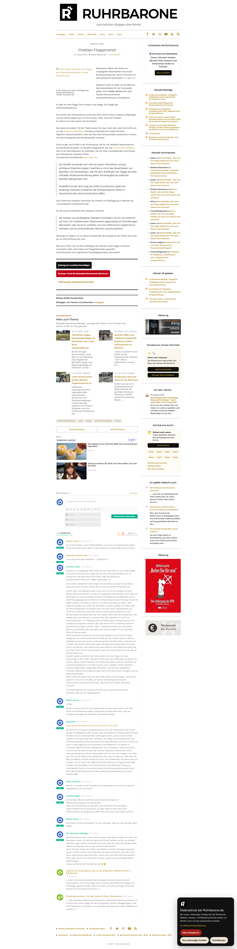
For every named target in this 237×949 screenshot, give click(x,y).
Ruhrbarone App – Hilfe (161, 935)
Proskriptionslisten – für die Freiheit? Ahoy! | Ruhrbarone (94, 896)
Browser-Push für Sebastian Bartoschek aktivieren (83, 273)
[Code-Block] (91, 509)
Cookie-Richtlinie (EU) (105, 935)
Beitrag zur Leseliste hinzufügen (74, 265)
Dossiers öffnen (154, 466)
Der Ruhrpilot (154, 133)
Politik (71, 34)
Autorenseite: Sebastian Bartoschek (76, 282)
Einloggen (99, 302)
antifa (80, 421)
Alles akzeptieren (190, 932)
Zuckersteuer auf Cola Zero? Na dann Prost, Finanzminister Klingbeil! (165, 245)
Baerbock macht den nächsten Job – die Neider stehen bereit (164, 138)
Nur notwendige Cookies (194, 940)
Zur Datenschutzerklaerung (193, 925)
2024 (167, 452)
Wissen (81, 34)
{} (95, 509)
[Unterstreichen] (74, 509)
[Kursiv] (71, 509)
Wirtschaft (91, 34)
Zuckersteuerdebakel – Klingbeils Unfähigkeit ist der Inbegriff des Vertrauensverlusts (163, 97)
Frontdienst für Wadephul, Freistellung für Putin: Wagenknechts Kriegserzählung (164, 111)
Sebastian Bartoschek (77, 555)
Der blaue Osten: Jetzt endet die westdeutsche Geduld (162, 300)
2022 (151, 457)
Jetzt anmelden (163, 73)
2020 (167, 457)
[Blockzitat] (88, 509)
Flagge (89, 421)
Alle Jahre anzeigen (156, 469)
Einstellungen (219, 940)
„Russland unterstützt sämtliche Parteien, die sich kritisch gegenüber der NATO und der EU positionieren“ (164, 127)
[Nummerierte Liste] (81, 509)
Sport (111, 34)
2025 (159, 452)
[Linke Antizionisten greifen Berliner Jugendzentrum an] (63, 377)
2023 (175, 452)
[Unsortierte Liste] (85, 509)
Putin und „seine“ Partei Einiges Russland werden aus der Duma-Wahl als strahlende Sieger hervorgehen (165, 119)
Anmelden (133, 493)
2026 (151, 452)
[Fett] (67, 509)
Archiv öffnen (163, 445)
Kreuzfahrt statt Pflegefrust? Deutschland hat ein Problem (161, 104)
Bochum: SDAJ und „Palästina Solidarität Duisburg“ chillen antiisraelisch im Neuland (125, 341)
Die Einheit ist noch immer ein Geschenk (162, 489)
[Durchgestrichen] (78, 509)
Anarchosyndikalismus (74, 131)
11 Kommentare (114, 55)
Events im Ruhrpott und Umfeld (71, 929)
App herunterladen (163, 369)
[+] (98, 509)
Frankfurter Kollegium (124, 148)
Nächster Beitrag (117, 429)
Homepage (60, 34)
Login (119, 34)
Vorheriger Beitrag (76, 429)
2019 (175, 457)
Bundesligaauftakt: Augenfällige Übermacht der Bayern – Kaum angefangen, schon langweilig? (164, 400)
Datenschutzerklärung (81, 935)
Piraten (118, 421)
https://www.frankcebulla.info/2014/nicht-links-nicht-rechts (92, 725)
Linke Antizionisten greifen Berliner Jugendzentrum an (82, 380)
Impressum (63, 935)
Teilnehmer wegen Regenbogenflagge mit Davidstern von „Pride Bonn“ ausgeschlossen (83, 341)
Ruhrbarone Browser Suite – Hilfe (134, 935)
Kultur (102, 34)
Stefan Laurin (72, 541)
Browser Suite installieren (163, 375)
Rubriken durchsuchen (157, 463)
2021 (159, 457)
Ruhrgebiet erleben (97, 929)
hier (124, 78)
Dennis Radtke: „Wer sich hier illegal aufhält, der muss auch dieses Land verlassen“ (165, 161)
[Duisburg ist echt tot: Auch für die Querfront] (106, 377)
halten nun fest (90, 157)
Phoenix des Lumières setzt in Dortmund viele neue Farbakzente (164, 508)
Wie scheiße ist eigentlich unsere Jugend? (164, 530)
